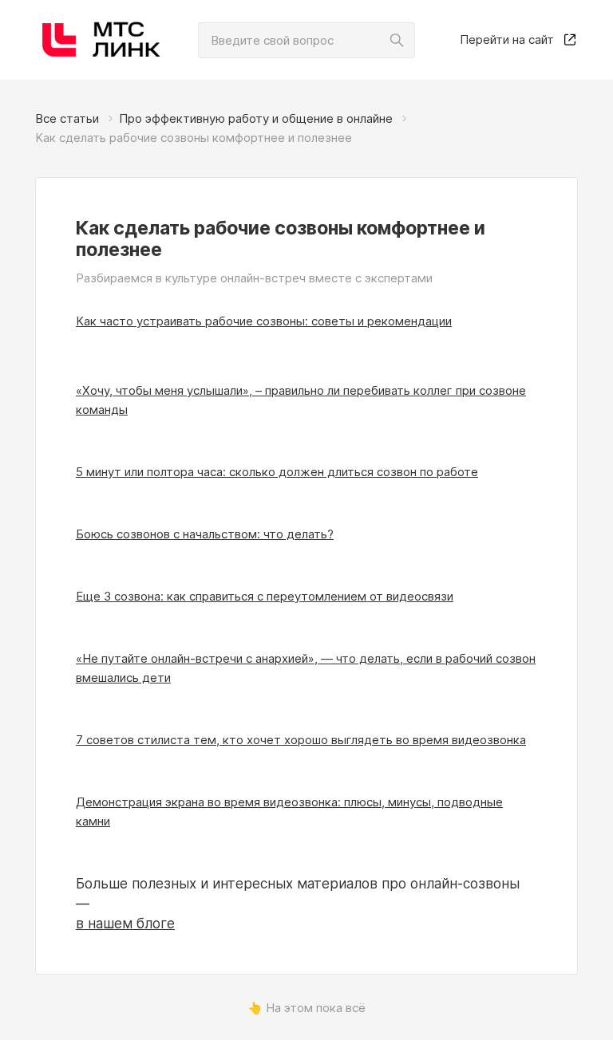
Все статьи (67, 118)
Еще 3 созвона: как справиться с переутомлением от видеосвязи (264, 596)
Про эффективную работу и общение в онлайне (256, 118)
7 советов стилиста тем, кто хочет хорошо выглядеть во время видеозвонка (301, 739)
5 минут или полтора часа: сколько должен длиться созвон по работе (277, 471)
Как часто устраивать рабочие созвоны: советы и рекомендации (264, 321)
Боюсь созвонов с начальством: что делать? (205, 534)
